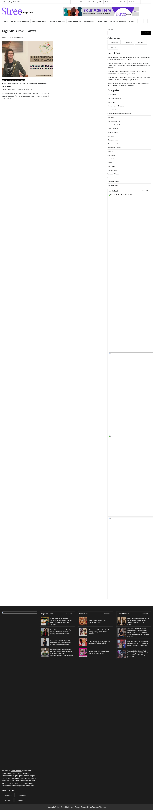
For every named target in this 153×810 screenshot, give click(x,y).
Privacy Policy (97, 2)
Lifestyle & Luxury (118, 21)
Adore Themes (99, 807)
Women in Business (57, 21)
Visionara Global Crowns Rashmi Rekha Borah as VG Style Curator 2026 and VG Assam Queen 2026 (137, 643)
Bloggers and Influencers (116, 106)
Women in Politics (113, 181)
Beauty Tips (102, 21)
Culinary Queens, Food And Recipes (13, 80)
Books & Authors (39, 21)
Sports (110, 162)
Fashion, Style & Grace (115, 125)
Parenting (111, 151)
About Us (75, 2)
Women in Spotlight (114, 185)
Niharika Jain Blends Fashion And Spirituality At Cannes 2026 (99, 642)
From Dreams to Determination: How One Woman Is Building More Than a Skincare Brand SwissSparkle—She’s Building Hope (61, 652)
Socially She (89, 21)
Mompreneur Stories (114, 144)
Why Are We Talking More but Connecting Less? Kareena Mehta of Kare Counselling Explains (60, 642)
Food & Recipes (74, 21)
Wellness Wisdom (113, 174)
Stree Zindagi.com (67, 807)
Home (67, 2)
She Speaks (111, 155)
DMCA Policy (122, 2)
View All (145, 191)
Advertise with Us (85, 2)
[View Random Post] (145, 21)
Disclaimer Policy (110, 2)
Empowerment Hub (114, 121)
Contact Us (132, 2)
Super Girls (111, 166)
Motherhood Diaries (114, 147)
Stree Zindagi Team (9, 89)
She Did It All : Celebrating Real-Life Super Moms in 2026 (99, 652)
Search (110, 29)
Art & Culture (112, 94)
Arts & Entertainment (20, 21)
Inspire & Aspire (113, 132)
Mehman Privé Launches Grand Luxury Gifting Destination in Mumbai (98, 632)
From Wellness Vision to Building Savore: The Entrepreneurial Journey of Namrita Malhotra (60, 632)
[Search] (149, 21)
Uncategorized (112, 170)
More (131, 21)
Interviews (111, 136)
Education (111, 117)
